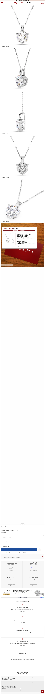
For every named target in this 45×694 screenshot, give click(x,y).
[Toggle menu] (1, 3)
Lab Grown (3, 530)
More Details (16, 530)
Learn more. (22, 611)
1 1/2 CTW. (11, 530)
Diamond (7, 530)
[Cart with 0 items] (43, 3)
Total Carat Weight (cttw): (5, 541)
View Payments (11, 570)
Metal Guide (43, 535)
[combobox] (22, 538)
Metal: (2, 535)
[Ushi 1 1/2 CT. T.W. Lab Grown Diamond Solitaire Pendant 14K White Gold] (22, 245)
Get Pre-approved (33, 570)
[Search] (41, 3)
